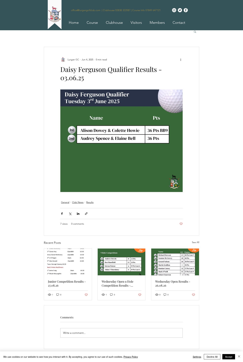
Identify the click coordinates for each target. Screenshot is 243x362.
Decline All (212, 356)
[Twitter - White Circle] (180, 10)
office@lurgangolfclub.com (85, 10)
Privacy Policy (130, 356)
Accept (228, 356)
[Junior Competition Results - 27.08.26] (68, 262)
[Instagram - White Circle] (174, 10)
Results (90, 202)
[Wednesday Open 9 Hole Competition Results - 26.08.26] (121, 262)
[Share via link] (86, 213)
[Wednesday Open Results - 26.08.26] (175, 262)
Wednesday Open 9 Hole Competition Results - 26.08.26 (117, 283)
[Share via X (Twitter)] (70, 213)
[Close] (239, 356)
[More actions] (181, 60)
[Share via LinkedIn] (78, 213)
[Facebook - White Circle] (186, 10)
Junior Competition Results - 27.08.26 (67, 283)
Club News (77, 202)
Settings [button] (197, 356)
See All (195, 242)
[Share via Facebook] (61, 213)
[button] (90, 22)
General (65, 202)
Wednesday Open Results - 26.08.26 (172, 283)
